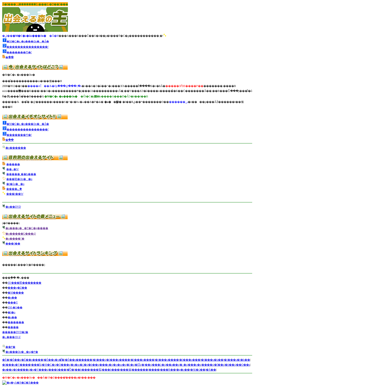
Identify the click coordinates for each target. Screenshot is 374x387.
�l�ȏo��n (15, 183)
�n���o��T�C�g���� (26, 228)
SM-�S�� (15, 307)
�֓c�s (130, 364)
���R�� (168, 369)
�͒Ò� (70, 369)
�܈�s (183, 364)
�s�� (12, 297)
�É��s (15, 359)
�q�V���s (39, 369)
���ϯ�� (12, 243)
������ (16, 322)
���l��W (14, 193)
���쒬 (125, 369)
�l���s (99, 359)
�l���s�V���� (16, 364)
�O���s (63, 364)
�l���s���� (118, 359)
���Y (13, 302)
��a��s (172, 364)
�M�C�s (49, 364)
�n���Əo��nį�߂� (21, 351)
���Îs (36, 364)
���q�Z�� (17, 287)
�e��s (7, 369)
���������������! (27, 46)
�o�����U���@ (20, 233)
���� (13, 327)
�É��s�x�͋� (54, 359)
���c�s (106, 364)
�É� (5, 359)
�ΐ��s (219, 364)
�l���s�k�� (212, 359)
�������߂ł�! (19, 52)
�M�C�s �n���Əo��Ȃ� (28, 41)
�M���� (16, 292)
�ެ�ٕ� (9, 57)
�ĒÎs (138, 364)
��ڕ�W (12, 169)
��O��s (243, 364)
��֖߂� (10, 346)
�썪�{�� (197, 369)
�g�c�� (183, 369)
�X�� (211, 369)
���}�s (158, 364)
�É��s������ (78, 359)
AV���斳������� (24, 282)
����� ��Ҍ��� (21, 174)
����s (208, 364)
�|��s (146, 364)
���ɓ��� (57, 369)
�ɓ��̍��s (21, 369)
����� (13, 164)
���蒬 (95, 369)
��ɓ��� (82, 369)
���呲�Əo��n (19, 178)
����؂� (14, 188)
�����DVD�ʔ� (15, 332)
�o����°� (14, 238)
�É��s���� (32, 359)
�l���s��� (189, 359)
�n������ (15, 147)
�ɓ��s (93, 364)
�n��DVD (13, 206)
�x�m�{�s (79, 364)
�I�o (11, 312)
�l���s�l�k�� (237, 359)
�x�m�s (119, 364)
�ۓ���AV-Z (11, 336)
